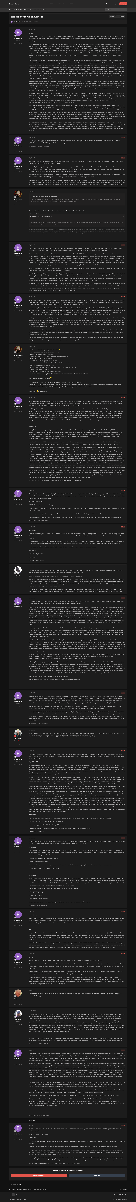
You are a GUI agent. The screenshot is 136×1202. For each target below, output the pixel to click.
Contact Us (12, 1199)
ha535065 (18, 1019)
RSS (25, 1199)
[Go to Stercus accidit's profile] (18, 194)
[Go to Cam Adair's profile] (18, 733)
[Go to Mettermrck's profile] (18, 993)
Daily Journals (34, 21)
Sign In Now (97, 1175)
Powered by (119, 1199)
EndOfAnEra (16, 21)
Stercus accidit (18, 200)
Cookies (19, 1199)
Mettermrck (18, 999)
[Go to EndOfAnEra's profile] (12, 22)
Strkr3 (18, 576)
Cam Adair (18, 739)
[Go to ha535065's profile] (18, 1013)
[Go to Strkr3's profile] (18, 570)
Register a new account (39, 1175)
